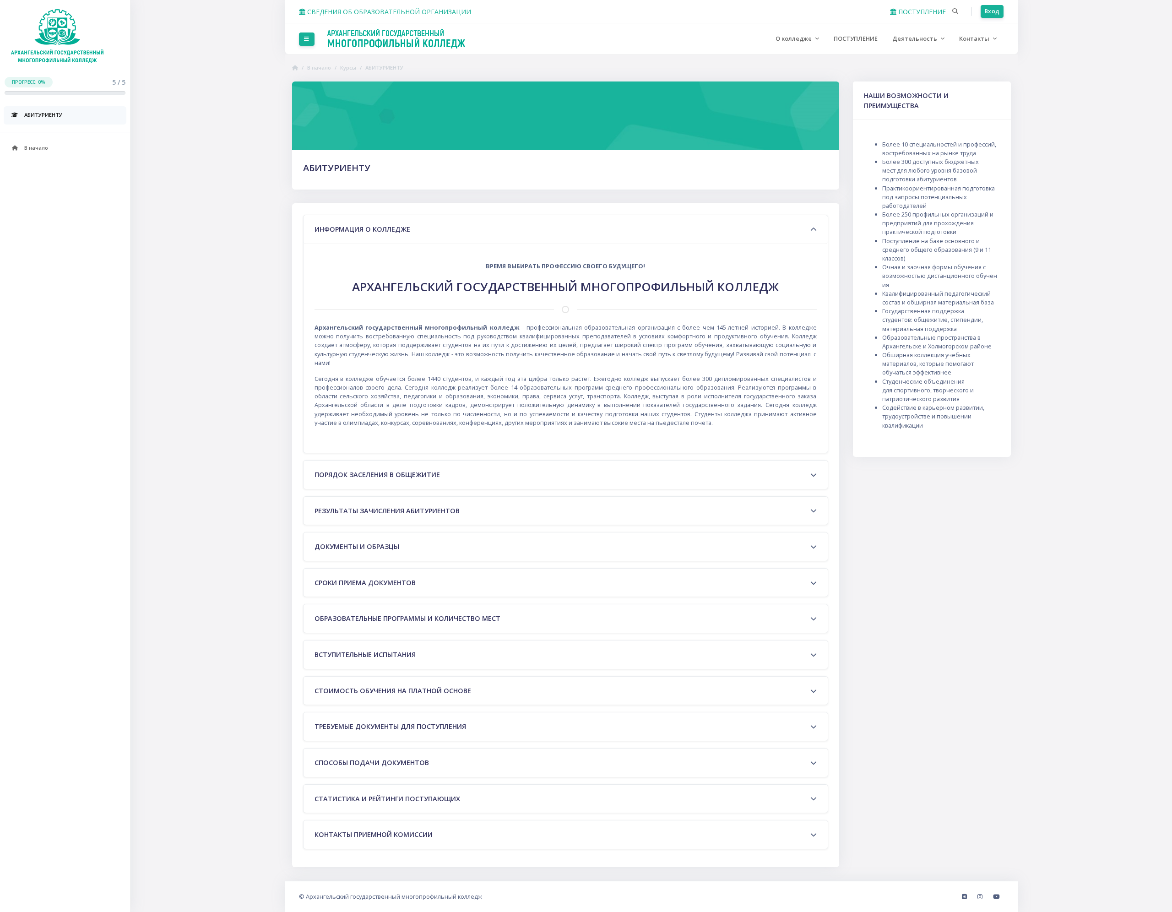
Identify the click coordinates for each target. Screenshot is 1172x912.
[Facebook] (965, 896)
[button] (955, 11)
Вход (992, 11)
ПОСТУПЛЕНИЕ (921, 11)
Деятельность (915, 38)
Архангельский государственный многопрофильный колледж (394, 896)
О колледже (794, 38)
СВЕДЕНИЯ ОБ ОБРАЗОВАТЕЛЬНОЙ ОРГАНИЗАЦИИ (388, 11)
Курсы (348, 67)
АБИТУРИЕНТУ (384, 67)
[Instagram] (980, 896)
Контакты (975, 38)
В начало (319, 67)
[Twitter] (996, 896)
